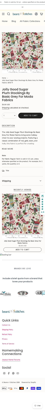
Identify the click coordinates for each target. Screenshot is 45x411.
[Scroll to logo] (23, 293)
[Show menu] (3, 14)
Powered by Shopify (29, 382)
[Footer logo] (13, 311)
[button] (42, 204)
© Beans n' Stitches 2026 (11, 382)
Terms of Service (8, 343)
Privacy (4, 339)
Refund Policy (7, 334)
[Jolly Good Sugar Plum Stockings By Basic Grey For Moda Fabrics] (22, 216)
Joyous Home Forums (11, 359)
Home (4, 78)
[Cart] (41, 14)
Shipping (5, 107)
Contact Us (6, 325)
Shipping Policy (7, 329)
